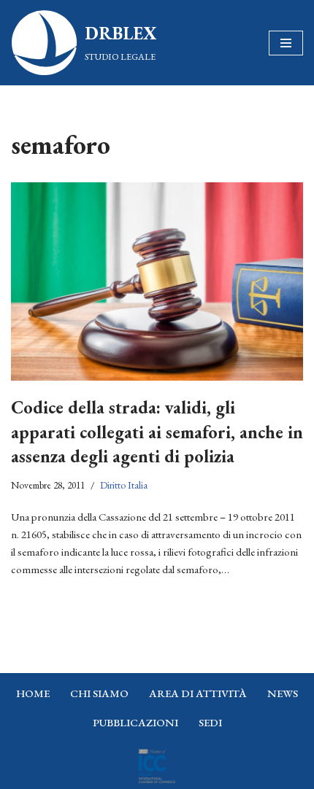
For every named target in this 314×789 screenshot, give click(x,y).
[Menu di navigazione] (286, 43)
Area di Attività (198, 693)
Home (33, 693)
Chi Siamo (99, 693)
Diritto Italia (124, 484)
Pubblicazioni (135, 722)
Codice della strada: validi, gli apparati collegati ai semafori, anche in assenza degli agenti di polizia (157, 431)
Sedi (210, 722)
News (282, 693)
